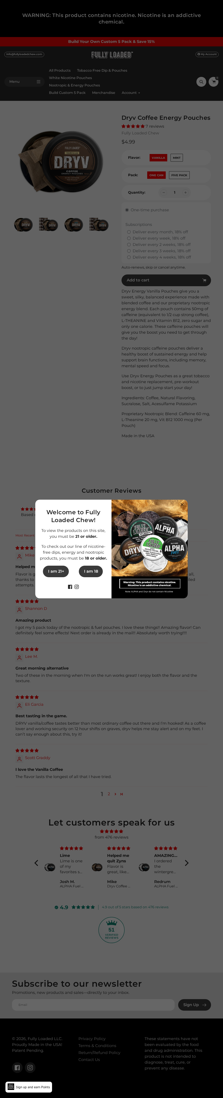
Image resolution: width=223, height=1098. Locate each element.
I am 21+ (56, 571)
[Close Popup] (182, 504)
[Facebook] (70, 586)
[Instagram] (76, 586)
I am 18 (91, 571)
